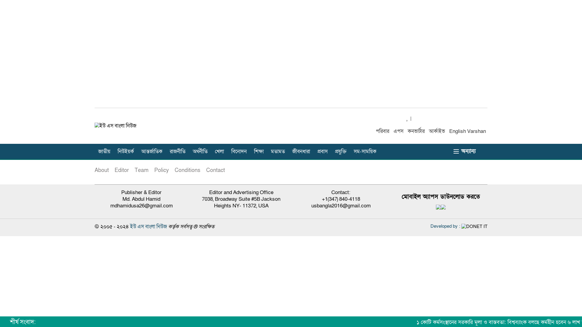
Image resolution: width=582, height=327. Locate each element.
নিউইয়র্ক (126, 151)
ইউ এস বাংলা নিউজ (148, 226)
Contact (215, 170)
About (102, 170)
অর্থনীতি (200, 151)
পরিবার (382, 131)
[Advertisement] (291, 57)
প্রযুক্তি (340, 151)
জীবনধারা (301, 151)
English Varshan (467, 131)
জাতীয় (104, 151)
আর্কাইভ (437, 131)
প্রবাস (322, 151)
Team (142, 170)
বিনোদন (239, 151)
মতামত (278, 151)
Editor (122, 170)
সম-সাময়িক (365, 151)
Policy (161, 170)
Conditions (187, 170)
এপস (398, 131)
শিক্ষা (259, 151)
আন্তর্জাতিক (151, 151)
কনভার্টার (416, 131)
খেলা (219, 151)
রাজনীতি (178, 151)
